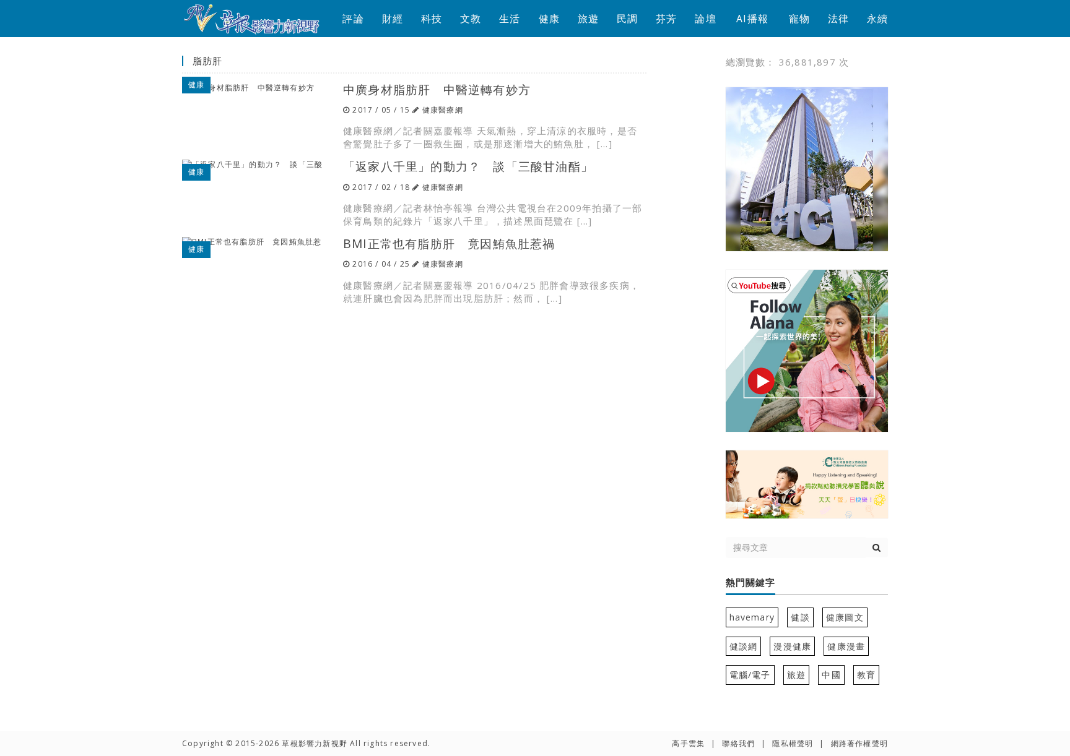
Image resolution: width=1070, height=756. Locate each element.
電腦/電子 (750, 675)
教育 (866, 675)
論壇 (705, 18)
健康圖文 (845, 617)
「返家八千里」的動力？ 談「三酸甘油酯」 (468, 166)
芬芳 (666, 18)
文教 (470, 18)
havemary (752, 617)
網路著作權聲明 (859, 743)
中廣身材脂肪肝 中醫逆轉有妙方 (437, 89)
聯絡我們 (738, 743)
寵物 (799, 18)
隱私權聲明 (792, 743)
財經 (392, 18)
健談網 (743, 646)
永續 (877, 18)
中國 (831, 675)
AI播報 (752, 18)
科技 (431, 18)
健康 (549, 18)
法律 (838, 18)
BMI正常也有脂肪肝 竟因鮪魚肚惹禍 (449, 243)
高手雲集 (688, 743)
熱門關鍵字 (750, 582)
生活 (509, 18)
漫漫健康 (792, 646)
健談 (800, 617)
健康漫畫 (846, 646)
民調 (627, 18)
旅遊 (588, 18)
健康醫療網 (442, 110)
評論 (352, 18)
